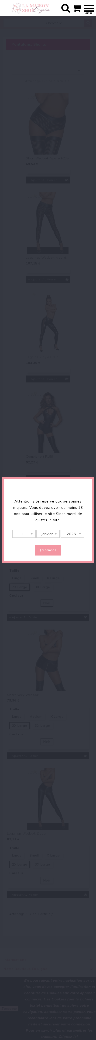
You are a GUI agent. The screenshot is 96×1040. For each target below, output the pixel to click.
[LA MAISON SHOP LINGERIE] (31, 8)
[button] (24, 534)
